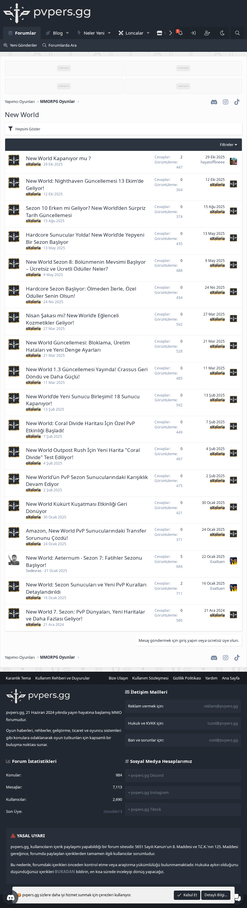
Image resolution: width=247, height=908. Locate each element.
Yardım (211, 678)
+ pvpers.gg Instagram (148, 792)
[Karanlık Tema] (222, 33)
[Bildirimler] (180, 33)
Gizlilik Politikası (187, 678)
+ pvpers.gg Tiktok (144, 809)
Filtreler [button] (226, 144)
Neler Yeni (94, 33)
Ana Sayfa (230, 678)
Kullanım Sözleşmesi (150, 678)
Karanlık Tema (18, 678)
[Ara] (237, 33)
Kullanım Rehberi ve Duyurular (62, 678)
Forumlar (25, 33)
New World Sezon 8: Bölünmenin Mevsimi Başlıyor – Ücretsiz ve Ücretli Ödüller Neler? (86, 265)
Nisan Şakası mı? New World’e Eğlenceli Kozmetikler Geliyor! (72, 319)
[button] (67, 33)
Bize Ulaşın (118, 678)
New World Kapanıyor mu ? (58, 158)
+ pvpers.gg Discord (146, 775)
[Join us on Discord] (10, 897)
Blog (58, 33)
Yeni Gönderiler (23, 45)
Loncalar (134, 33)
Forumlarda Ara (62, 45)
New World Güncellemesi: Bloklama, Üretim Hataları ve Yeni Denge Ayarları (78, 346)
